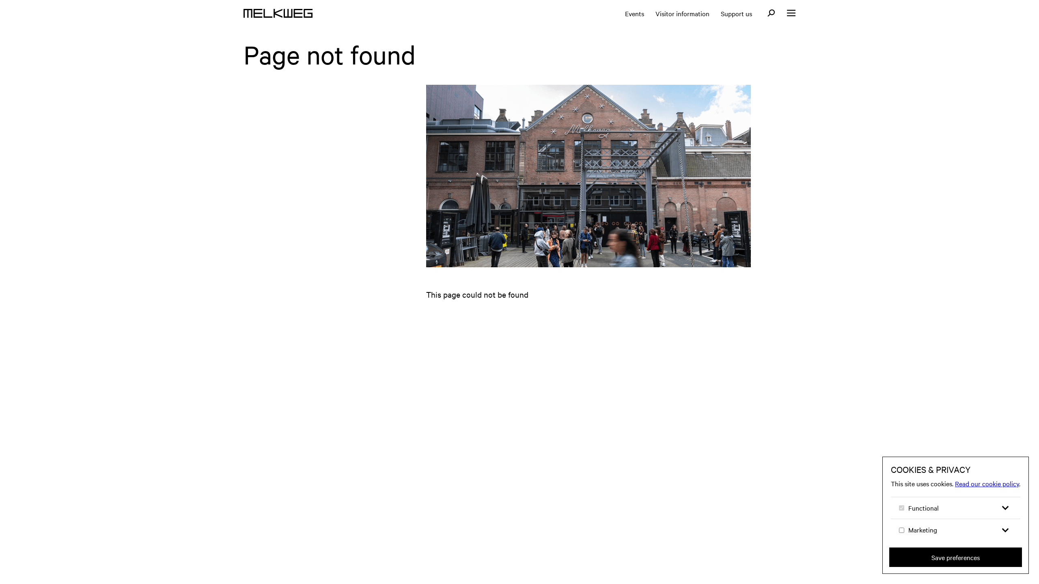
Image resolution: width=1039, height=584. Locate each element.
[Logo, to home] (278, 13)
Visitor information (682, 13)
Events (634, 13)
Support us (736, 13)
